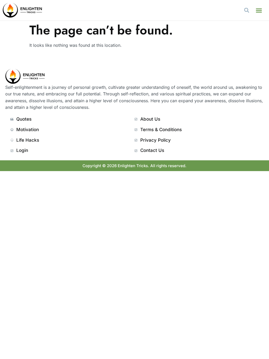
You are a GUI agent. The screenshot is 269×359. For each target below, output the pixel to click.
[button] (259, 10)
